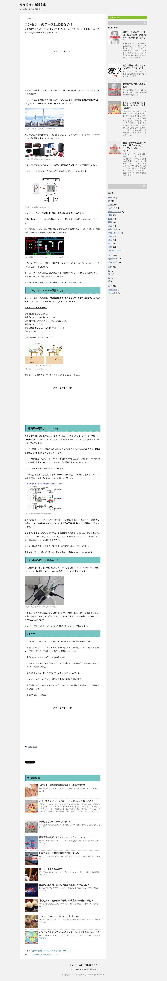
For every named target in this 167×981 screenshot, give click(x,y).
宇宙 (110, 226)
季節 (110, 267)
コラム (111, 205)
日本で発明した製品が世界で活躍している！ (60, 853)
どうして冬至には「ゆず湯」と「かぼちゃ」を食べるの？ (66, 801)
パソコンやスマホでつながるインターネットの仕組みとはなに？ (69, 932)
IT (109, 201)
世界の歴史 (112, 290)
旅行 (110, 236)
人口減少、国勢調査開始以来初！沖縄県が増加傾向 (63, 785)
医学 (110, 222)
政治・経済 (112, 229)
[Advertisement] (62, 69)
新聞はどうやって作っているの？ (54, 821)
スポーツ (112, 208)
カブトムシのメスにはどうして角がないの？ (60, 916)
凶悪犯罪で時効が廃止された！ (45, 954)
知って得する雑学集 (33, 4)
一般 (30, 747)
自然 (110, 247)
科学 (110, 243)
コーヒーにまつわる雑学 (50, 869)
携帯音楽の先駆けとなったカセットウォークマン (62, 837)
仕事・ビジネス (114, 212)
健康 (110, 215)
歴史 (110, 286)
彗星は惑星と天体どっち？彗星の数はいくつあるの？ (64, 885)
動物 (110, 219)
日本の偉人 (112, 262)
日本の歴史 (112, 293)
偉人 (110, 255)
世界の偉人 (112, 259)
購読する (115, 17)
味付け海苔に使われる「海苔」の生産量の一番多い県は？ (66, 900)
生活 (35, 747)
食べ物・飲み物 (114, 250)
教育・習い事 (113, 233)
